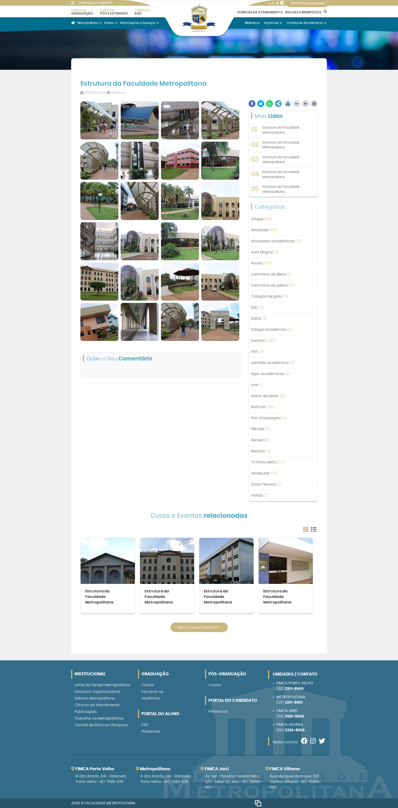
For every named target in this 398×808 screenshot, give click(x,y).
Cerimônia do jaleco (272, 285)
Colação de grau (270, 296)
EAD (142, 12)
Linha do (102, 685)
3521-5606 (294, 716)
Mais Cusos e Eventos (197, 627)
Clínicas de (97, 705)
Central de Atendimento (305, 23)
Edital (259, 318)
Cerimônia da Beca (271, 274)
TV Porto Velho (268, 462)
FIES (257, 352)
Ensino (109, 23)
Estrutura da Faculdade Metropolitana (99, 596)
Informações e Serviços (137, 23)
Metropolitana (87, 23)
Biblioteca (252, 23)
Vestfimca (150, 698)
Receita (260, 440)
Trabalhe (99, 718)
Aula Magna (265, 252)
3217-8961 (294, 702)
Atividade (264, 230)
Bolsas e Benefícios (303, 12)
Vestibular (264, 473)
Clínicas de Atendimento (260, 12)
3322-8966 (295, 730)
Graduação (82, 12)
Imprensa (271, 23)
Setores (95, 698)
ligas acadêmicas (270, 374)
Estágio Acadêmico (272, 329)
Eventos (263, 341)
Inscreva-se (152, 692)
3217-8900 (294, 689)
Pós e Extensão (114, 12)
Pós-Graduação (269, 418)
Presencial (150, 731)
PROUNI (260, 429)
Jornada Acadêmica (272, 363)
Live (257, 385)
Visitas (259, 495)
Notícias (263, 407)
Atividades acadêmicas (276, 241)
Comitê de (101, 725)
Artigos (261, 219)
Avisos (261, 263)
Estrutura (97, 692)
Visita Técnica (266, 484)
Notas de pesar (268, 396)
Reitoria (261, 451)
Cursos (147, 685)
